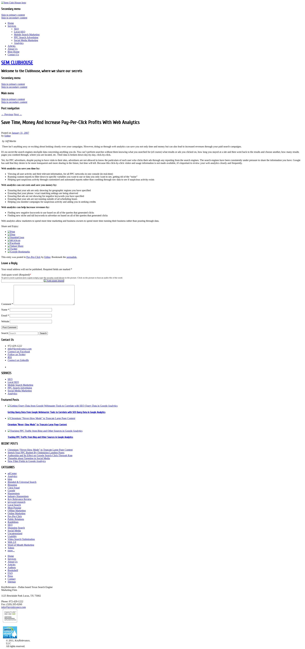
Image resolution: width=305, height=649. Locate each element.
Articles (11, 46)
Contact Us (13, 54)
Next (18, 114)
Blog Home (13, 51)
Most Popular (14, 507)
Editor (7, 135)
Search (4, 333)
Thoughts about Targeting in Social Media (29, 458)
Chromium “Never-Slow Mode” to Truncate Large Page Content (37, 424)
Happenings (14, 493)
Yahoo (11, 547)
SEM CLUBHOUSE (17, 62)
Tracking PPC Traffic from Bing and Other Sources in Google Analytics (40, 437)
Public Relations (16, 519)
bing (10, 479)
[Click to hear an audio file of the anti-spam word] (54, 280)
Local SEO (19, 31)
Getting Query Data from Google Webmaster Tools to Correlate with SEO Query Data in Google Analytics (56, 412)
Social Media (14, 530)
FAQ (10, 573)
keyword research (16, 502)
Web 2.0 (12, 542)
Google (11, 490)
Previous (7, 114)
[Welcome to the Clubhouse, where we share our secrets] (13, 2)
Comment (7, 304)
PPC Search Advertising (26, 37)
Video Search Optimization (21, 539)
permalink (72, 257)
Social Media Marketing (26, 40)
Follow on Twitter (17, 354)
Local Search (14, 505)
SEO (16, 28)
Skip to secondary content (14, 17)
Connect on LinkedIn (18, 360)
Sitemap (12, 581)
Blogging (12, 484)
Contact (11, 579)
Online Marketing (16, 513)
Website (5, 321)
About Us (12, 48)
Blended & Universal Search (22, 482)
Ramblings (13, 522)
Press (10, 576)
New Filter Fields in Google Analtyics (27, 461)
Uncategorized (15, 533)
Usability (12, 536)
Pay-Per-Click (33, 257)
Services (12, 26)
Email (5, 315)
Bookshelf (13, 570)
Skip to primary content (13, 15)
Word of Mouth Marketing (21, 545)
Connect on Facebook (19, 351)
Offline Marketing (17, 510)
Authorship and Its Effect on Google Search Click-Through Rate (40, 455)
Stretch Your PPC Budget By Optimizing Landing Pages (36, 452)
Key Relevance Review (19, 499)
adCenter (12, 473)
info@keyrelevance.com (20, 348)
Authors (12, 567)
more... (11, 550)
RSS (10, 357)
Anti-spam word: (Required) (15, 274)
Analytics (19, 43)
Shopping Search (16, 527)
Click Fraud (14, 487)
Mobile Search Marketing (27, 34)
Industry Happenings (18, 496)
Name (5, 309)
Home (11, 23)
